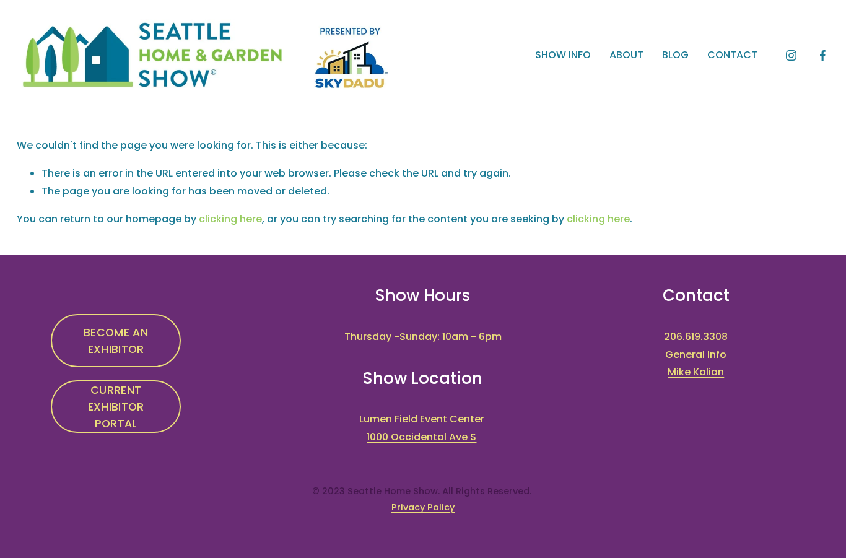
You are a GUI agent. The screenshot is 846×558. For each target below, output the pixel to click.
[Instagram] (791, 55)
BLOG (675, 55)
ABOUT (626, 55)
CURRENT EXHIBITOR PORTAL (116, 406)
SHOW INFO (563, 55)
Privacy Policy (423, 507)
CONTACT (732, 55)
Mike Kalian (696, 372)
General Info (695, 354)
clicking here (230, 219)
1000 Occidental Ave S (421, 437)
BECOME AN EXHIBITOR (116, 341)
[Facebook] (822, 55)
